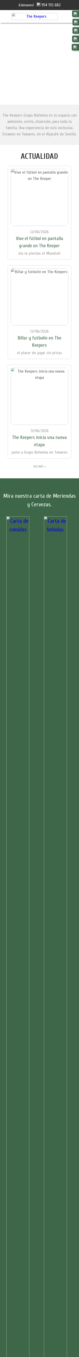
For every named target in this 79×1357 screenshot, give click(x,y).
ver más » (39, 466)
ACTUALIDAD (39, 156)
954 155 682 (51, 4)
